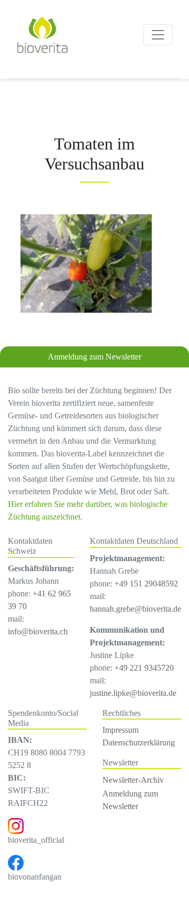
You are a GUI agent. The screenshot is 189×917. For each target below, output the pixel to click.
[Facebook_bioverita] (16, 862)
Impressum (120, 729)
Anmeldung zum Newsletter (94, 356)
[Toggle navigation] (158, 34)
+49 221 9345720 (144, 667)
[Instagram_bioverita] (16, 825)
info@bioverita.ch (38, 631)
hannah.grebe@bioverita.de (135, 608)
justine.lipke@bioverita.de (133, 693)
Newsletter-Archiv (133, 779)
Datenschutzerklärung (138, 742)
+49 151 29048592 (146, 583)
